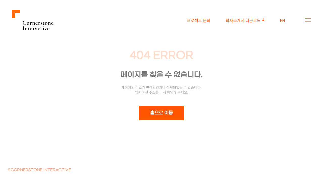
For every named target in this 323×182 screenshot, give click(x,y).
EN (282, 20)
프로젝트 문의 (198, 20)
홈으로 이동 (161, 113)
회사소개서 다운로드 (243, 20)
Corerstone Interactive (32, 20)
